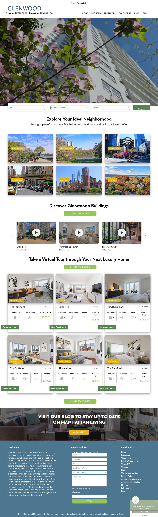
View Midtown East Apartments (30, 182)
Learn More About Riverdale (127, 179)
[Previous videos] (12, 236)
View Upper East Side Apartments (30, 150)
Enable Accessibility (79, 3)
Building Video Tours (129, 461)
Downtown (41, 13)
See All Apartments (80, 267)
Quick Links (127, 448)
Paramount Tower (68, 246)
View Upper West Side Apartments (79, 150)
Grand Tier (22, 246)
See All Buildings (80, 213)
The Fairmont (17, 306)
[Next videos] (145, 236)
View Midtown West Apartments (128, 150)
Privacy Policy (127, 476)
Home (85, 13)
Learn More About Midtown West (127, 147)
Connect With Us (78, 448)
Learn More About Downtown (79, 179)
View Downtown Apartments (79, 182)
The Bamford (114, 368)
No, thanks (144, 515)
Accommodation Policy (130, 482)
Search (141, 109)
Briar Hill (64, 306)
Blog (136, 13)
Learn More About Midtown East (30, 179)
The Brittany (17, 368)
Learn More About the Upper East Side (30, 147)
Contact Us (125, 13)
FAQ (145, 13)
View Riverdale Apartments (128, 182)
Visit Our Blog (79, 432)
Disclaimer (13, 448)
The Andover (66, 368)
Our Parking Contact (129, 473)
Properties (109, 13)
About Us (96, 13)
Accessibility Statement (131, 479)
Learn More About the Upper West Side (79, 147)
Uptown (18, 13)
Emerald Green (109, 246)
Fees (123, 491)
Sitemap (124, 485)
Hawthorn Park (115, 306)
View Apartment (10, 327)
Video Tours (126, 458)
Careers (124, 467)
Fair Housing (126, 488)
